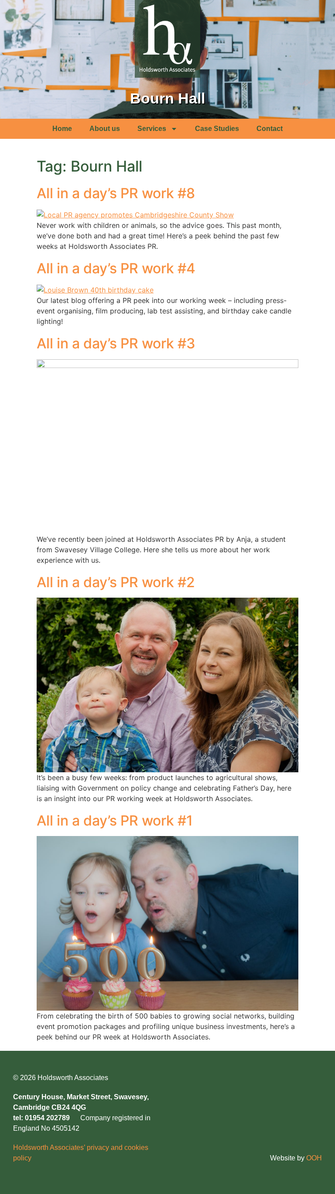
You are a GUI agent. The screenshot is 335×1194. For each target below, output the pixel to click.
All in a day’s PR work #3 (116, 343)
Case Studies (217, 128)
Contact (269, 128)
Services (151, 128)
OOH (314, 1158)
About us (104, 128)
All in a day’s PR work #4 (116, 268)
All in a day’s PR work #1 (115, 820)
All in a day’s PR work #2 (116, 582)
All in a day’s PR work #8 (116, 193)
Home (62, 128)
